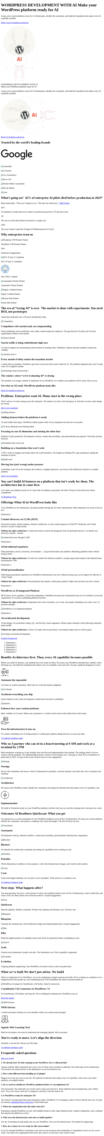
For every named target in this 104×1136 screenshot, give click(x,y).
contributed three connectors (22, 1102)
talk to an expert (7, 1058)
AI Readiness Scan (8, 497)
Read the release (7, 998)
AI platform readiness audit (12, 738)
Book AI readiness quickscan (12, 137)
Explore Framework (9, 638)
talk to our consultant (9, 408)
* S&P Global (63, 203)
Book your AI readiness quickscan (15, 23)
